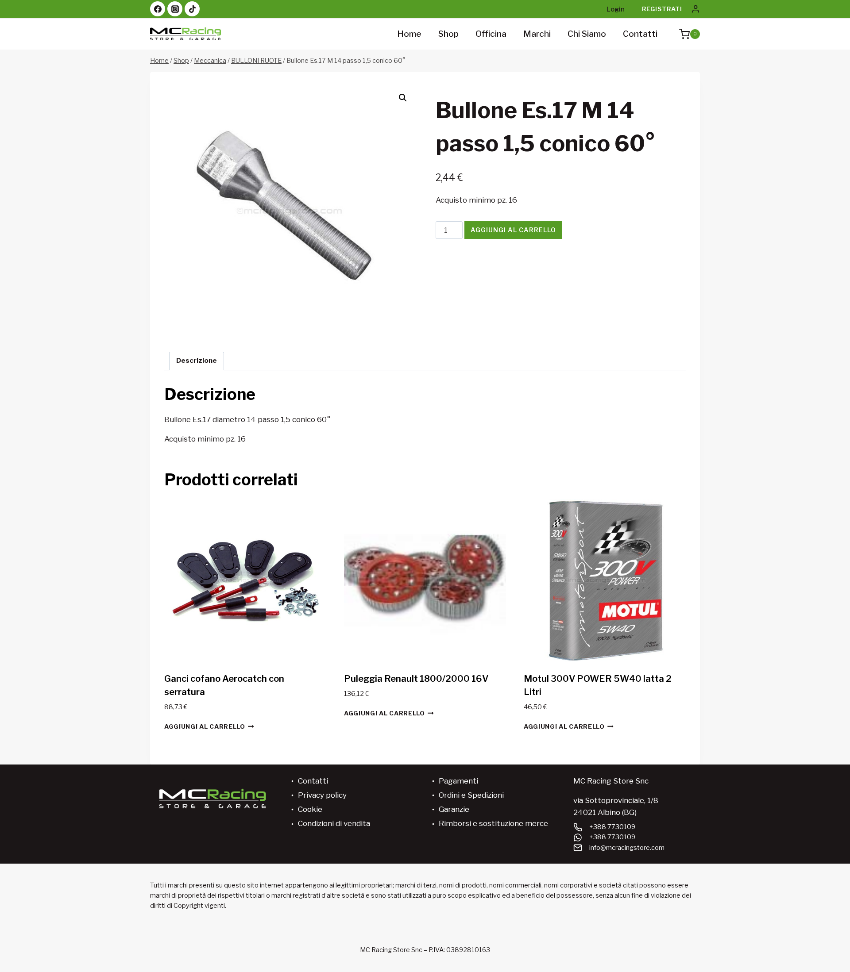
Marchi (537, 34)
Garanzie (454, 809)
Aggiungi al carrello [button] (204, 726)
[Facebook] (157, 8)
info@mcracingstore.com (627, 848)
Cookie (310, 809)
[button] (403, 98)
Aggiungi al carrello (513, 230)
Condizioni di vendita (334, 823)
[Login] (695, 9)
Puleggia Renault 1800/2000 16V (416, 678)
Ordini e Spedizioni (471, 795)
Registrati (662, 8)
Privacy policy (322, 795)
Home (409, 34)
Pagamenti (458, 780)
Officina (490, 34)
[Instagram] (174, 8)
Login (616, 9)
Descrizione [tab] (196, 360)
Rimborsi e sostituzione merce (493, 823)
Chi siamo (587, 34)
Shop (448, 34)
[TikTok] (192, 8)
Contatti (640, 34)
